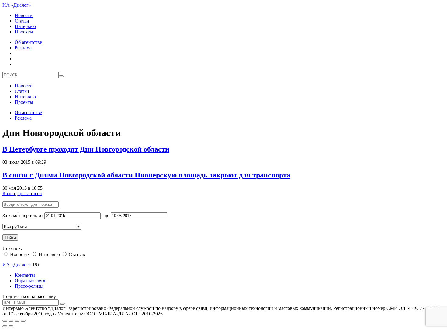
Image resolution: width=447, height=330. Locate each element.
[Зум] (23, 321)
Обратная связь (30, 280)
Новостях (19, 254)
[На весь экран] (17, 321)
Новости (24, 15)
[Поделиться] (11, 321)
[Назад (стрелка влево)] (4, 326)
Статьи (22, 20)
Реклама (23, 47)
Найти (10, 237)
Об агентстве (28, 42)
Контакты (25, 275)
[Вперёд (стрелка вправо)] (11, 326)
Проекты (24, 31)
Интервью (25, 26)
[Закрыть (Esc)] (4, 321)
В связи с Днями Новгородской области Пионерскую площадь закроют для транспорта (146, 175)
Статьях (76, 254)
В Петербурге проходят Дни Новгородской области (85, 149)
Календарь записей (22, 193)
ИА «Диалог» (16, 5)
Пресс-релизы (29, 286)
